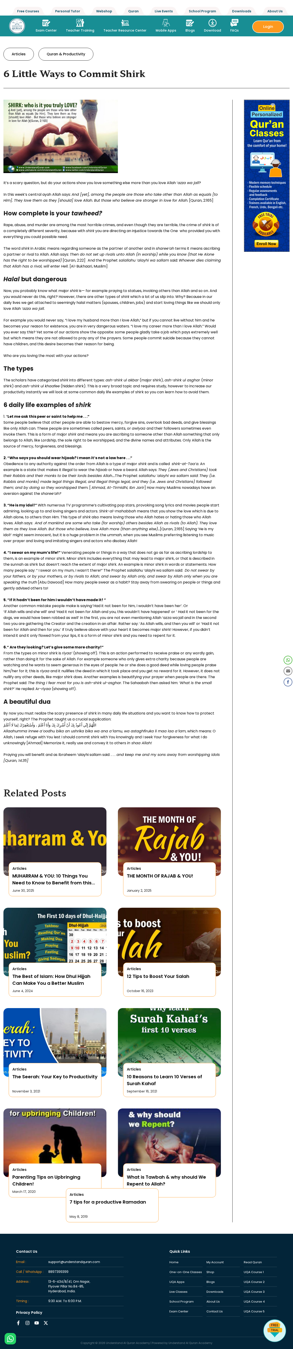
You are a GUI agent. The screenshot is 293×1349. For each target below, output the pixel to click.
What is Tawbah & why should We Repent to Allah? (166, 1180)
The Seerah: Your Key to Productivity (55, 1076)
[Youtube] (36, 1323)
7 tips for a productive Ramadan (108, 1202)
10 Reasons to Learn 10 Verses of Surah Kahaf (164, 1080)
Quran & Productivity (66, 54)
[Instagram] (27, 1323)
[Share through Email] (288, 671)
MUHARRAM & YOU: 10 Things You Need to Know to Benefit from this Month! (52, 879)
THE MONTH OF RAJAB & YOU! (160, 876)
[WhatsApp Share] (288, 660)
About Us (275, 11)
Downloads (241, 11)
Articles (19, 54)
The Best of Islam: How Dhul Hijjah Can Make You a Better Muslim (51, 979)
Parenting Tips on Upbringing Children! (46, 1180)
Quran (133, 11)
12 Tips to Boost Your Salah (158, 976)
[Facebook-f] (18, 1323)
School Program (202, 11)
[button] (80, 24)
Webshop (104, 11)
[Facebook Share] (288, 682)
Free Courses (28, 11)
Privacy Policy (29, 1312)
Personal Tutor (67, 11)
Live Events (164, 11)
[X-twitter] (45, 1323)
